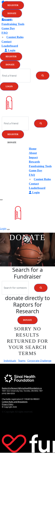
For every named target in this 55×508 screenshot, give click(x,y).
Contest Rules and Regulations (15, 401)
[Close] (8, 229)
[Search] (42, 76)
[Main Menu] (1, 199)
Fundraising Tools (13, 24)
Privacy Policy (7, 404)
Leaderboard (10, 45)
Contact (6, 41)
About (33, 153)
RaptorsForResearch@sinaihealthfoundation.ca (22, 388)
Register (11, 56)
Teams (22, 360)
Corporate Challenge (39, 360)
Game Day (8, 28)
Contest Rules (15, 37)
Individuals (10, 360)
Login (9, 86)
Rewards (34, 161)
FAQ (5, 32)
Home (32, 148)
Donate (10, 65)
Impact (33, 157)
